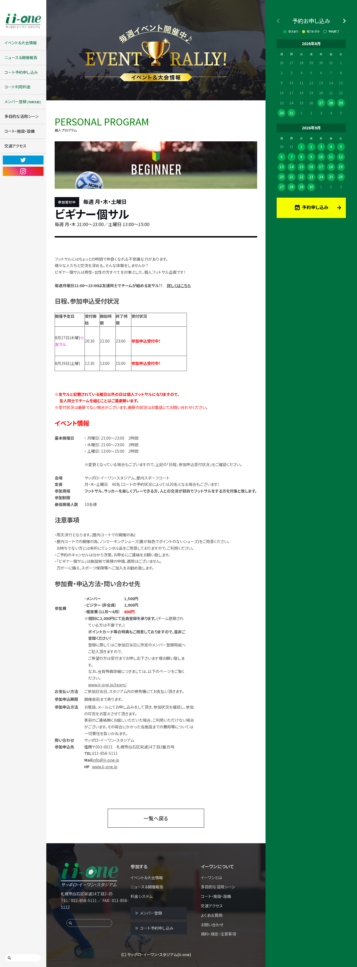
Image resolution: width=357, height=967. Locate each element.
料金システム (142, 896)
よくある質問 (211, 915)
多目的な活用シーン (21, 116)
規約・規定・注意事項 (218, 934)
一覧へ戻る (156, 818)
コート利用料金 (17, 86)
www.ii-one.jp (104, 766)
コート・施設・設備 (19, 131)
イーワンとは (211, 877)
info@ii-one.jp (105, 760)
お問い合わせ (212, 924)
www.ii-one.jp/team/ (107, 684)
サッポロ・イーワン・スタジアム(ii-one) (159, 954)
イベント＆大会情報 (20, 42)
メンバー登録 (22, 101)
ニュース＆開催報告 (20, 57)
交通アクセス (15, 146)
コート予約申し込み (21, 72)
